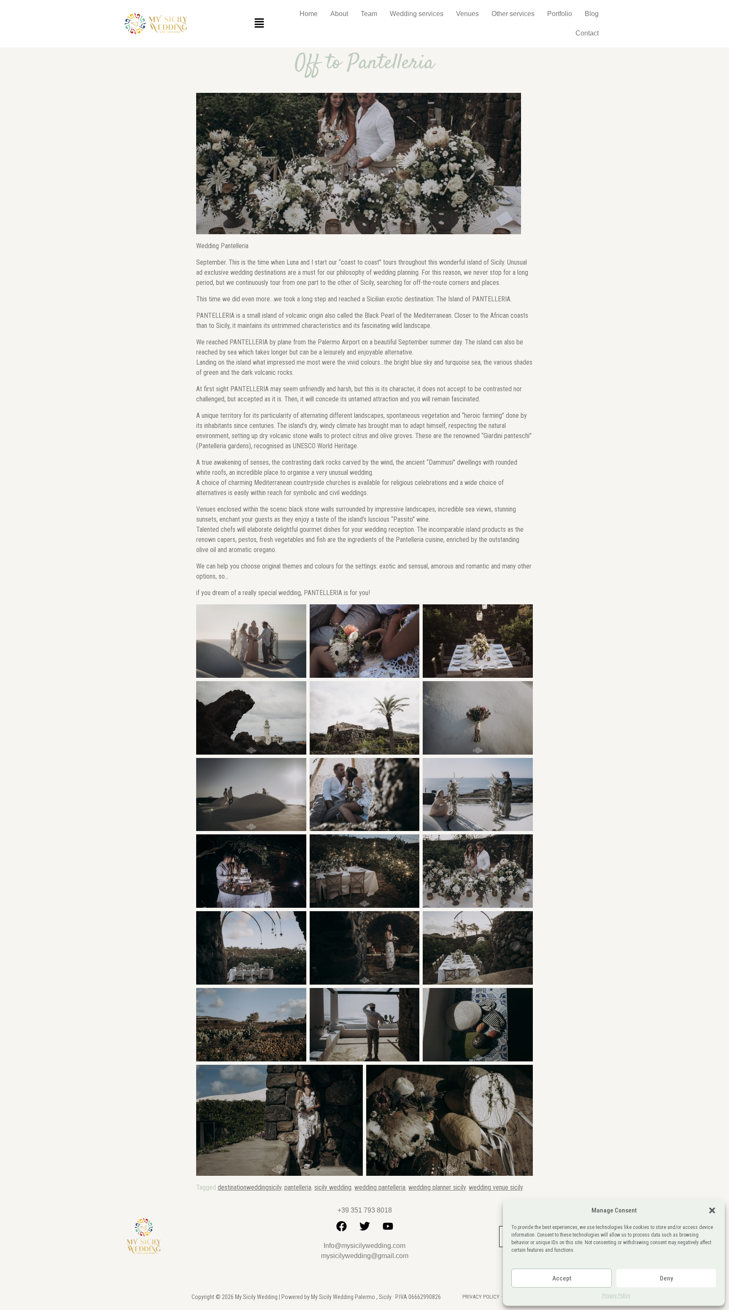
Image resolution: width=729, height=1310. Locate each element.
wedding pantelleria (379, 1187)
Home (309, 13)
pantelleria (297, 1187)
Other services (513, 13)
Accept (561, 1278)
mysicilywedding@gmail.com (364, 1255)
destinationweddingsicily (249, 1187)
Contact (587, 33)
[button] (712, 1210)
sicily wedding (332, 1187)
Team (369, 13)
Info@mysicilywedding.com (364, 1245)
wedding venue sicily (496, 1187)
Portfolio (559, 13)
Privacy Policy (616, 1296)
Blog (592, 13)
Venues (467, 13)
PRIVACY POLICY (481, 1297)
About (339, 13)
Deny (666, 1278)
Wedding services (416, 13)
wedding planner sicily (437, 1187)
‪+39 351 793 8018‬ (365, 1210)
